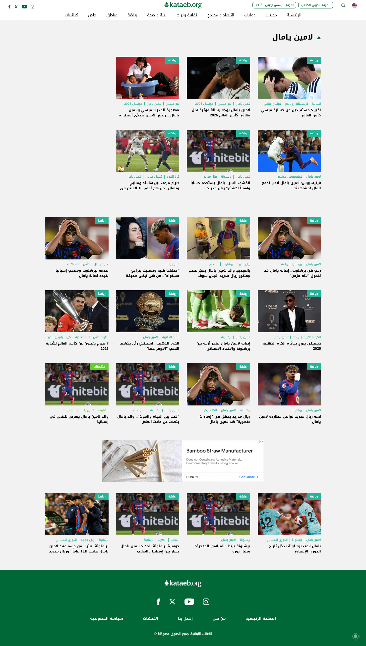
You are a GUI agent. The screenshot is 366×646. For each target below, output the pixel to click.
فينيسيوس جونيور (290, 176)
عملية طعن (139, 410)
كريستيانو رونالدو (296, 103)
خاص (92, 15)
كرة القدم (173, 176)
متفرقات (99, 366)
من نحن (219, 618)
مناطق (112, 15)
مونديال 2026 (204, 103)
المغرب (162, 540)
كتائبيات (71, 15)
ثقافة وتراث (187, 15)
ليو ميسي (224, 103)
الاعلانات (150, 618)
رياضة (132, 15)
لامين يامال (243, 103)
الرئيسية (294, 15)
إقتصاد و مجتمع (220, 15)
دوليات (249, 15)
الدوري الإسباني (277, 540)
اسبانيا (316, 103)
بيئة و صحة (157, 15)
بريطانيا (297, 264)
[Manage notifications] (356, 636)
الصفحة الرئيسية (260, 618)
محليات (271, 15)
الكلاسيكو (211, 264)
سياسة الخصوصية (106, 618)
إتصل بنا (185, 618)
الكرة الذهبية (312, 337)
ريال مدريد (210, 176)
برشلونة (226, 176)
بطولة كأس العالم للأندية (92, 337)
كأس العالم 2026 (78, 264)
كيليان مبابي (272, 103)
